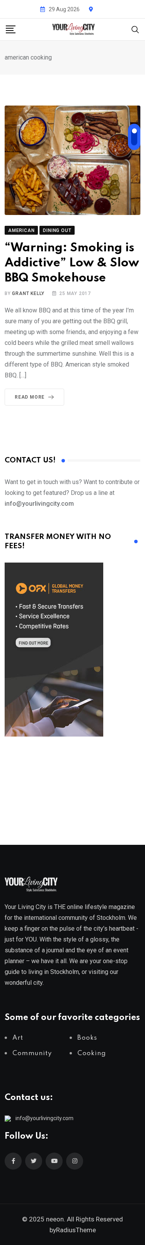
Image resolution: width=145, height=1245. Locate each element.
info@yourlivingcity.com (44, 1118)
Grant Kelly (28, 293)
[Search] (135, 29)
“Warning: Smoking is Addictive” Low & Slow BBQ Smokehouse (72, 263)
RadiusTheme (76, 1230)
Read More (29, 397)
